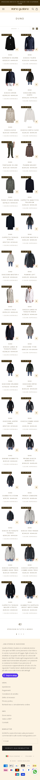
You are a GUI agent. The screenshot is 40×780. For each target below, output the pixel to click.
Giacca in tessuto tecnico (10, 532)
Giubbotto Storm (10, 496)
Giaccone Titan (29, 347)
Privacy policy (7, 701)
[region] (20, 626)
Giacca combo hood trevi (30, 422)
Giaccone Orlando (10, 384)
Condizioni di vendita (10, 694)
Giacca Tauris (29, 58)
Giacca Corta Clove (30, 130)
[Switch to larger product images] (33, 28)
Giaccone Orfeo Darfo (30, 385)
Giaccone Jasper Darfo (10, 422)
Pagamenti (6, 690)
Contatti (5, 722)
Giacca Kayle (10, 130)
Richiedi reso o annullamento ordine (16, 705)
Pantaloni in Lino (10, 165)
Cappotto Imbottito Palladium (30, 201)
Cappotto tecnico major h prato (10, 606)
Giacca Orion (10, 93)
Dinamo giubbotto (10, 458)
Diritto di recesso (8, 697)
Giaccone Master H (29, 237)
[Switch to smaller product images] (37, 28)
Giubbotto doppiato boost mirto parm (30, 606)
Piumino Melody (29, 165)
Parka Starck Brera (10, 200)
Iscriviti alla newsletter (17, 748)
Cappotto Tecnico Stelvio (10, 238)
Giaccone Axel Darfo (29, 94)
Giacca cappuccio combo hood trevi (10, 569)
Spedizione (6, 687)
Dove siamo (6, 715)
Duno (10, 55)
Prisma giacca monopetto (29, 460)
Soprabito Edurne (10, 58)
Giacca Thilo (10, 310)
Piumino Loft (29, 275)
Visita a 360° (7, 719)
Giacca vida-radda (29, 531)
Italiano (28, 756)
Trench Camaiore (29, 496)
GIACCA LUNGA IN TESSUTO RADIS (30, 311)
